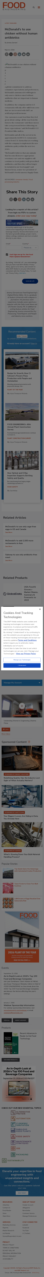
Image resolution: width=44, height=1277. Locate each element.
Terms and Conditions (27, 640)
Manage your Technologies (22, 660)
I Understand (22, 665)
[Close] (40, 609)
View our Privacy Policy (26, 653)
